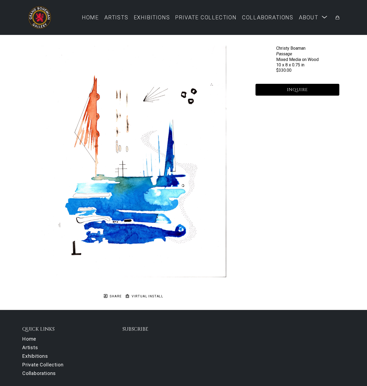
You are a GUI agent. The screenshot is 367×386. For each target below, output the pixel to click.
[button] (313, 17)
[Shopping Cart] (337, 17)
